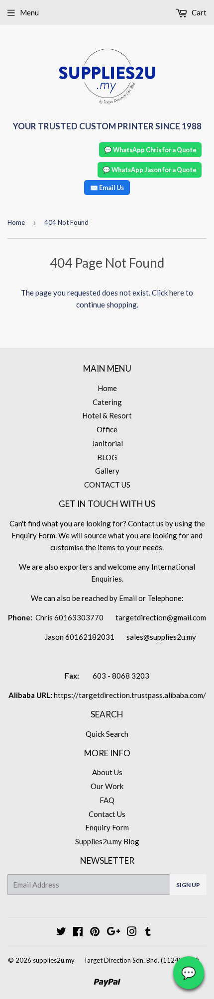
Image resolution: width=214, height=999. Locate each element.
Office (107, 429)
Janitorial (107, 443)
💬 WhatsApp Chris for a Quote (150, 150)
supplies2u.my (54, 960)
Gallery (107, 470)
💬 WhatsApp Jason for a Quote (150, 170)
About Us (107, 772)
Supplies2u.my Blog (107, 841)
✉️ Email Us (107, 188)
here (176, 292)
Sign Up (188, 885)
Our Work (107, 786)
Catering (107, 402)
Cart (198, 12)
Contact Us (107, 813)
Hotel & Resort (107, 415)
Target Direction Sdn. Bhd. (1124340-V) (141, 960)
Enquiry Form (107, 827)
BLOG (107, 457)
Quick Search (107, 733)
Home (16, 222)
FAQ (107, 800)
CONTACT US (107, 484)
